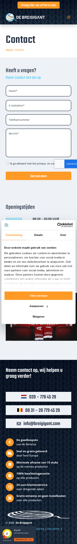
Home (9, 49)
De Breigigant (24, 522)
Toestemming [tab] (13, 234)
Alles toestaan (38, 295)
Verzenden (38, 176)
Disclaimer (53, 528)
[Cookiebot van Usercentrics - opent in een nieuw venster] (57, 225)
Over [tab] (63, 234)
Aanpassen (37, 306)
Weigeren (38, 316)
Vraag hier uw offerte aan (38, 5)
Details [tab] (38, 234)
